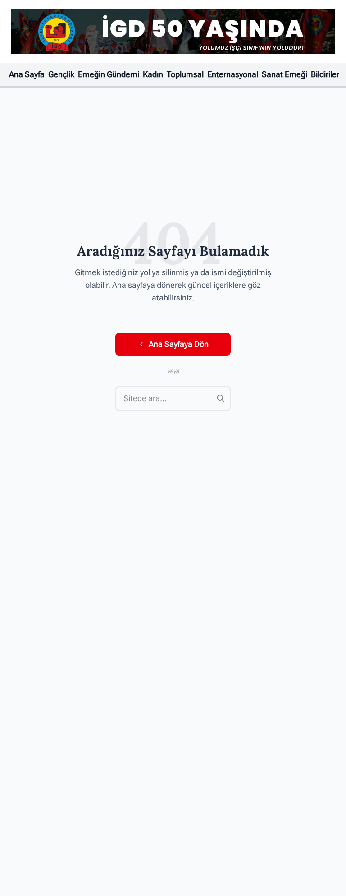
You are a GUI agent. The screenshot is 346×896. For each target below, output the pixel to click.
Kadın (153, 74)
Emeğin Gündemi (108, 74)
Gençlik (61, 74)
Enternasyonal (232, 74)
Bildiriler (325, 74)
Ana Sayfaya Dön (179, 344)
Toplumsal (185, 74)
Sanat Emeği (284, 74)
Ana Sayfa (27, 74)
